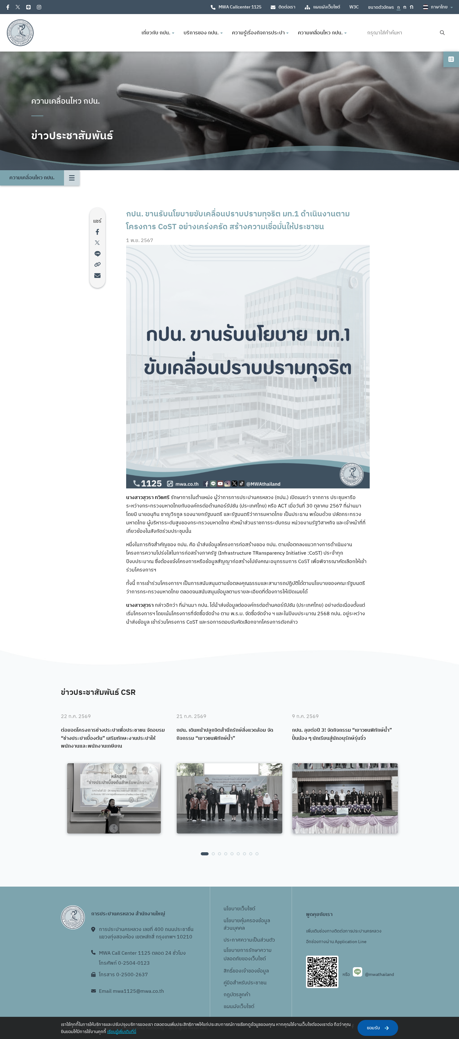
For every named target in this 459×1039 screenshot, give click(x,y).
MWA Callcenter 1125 (240, 7)
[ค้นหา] (442, 33)
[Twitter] (18, 7)
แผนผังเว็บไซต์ (326, 7)
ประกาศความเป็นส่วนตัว (249, 940)
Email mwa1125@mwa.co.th (131, 991)
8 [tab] (250, 853)
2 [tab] (213, 853)
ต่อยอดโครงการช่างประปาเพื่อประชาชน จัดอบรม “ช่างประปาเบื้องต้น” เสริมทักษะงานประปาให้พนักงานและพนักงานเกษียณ (113, 738)
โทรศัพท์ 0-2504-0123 (124, 963)
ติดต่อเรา (287, 7)
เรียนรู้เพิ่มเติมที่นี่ (121, 1031)
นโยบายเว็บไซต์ (239, 909)
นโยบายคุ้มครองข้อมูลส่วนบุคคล (247, 925)
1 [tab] (205, 853)
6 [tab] (238, 853)
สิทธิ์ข (229, 971)
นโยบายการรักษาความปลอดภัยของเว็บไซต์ (248, 954)
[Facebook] (7, 7)
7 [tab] (244, 853)
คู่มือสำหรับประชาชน (245, 983)
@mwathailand (379, 974)
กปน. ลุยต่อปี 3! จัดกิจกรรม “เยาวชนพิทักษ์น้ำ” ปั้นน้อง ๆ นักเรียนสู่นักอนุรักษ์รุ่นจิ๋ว (342, 734)
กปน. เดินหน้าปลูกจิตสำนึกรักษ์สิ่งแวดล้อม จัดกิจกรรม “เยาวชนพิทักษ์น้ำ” (224, 734)
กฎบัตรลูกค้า (237, 995)
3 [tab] (219, 853)
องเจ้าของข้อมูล (252, 971)
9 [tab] (257, 853)
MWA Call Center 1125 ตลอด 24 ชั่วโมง (142, 953)
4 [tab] (225, 853)
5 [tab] (232, 853)
